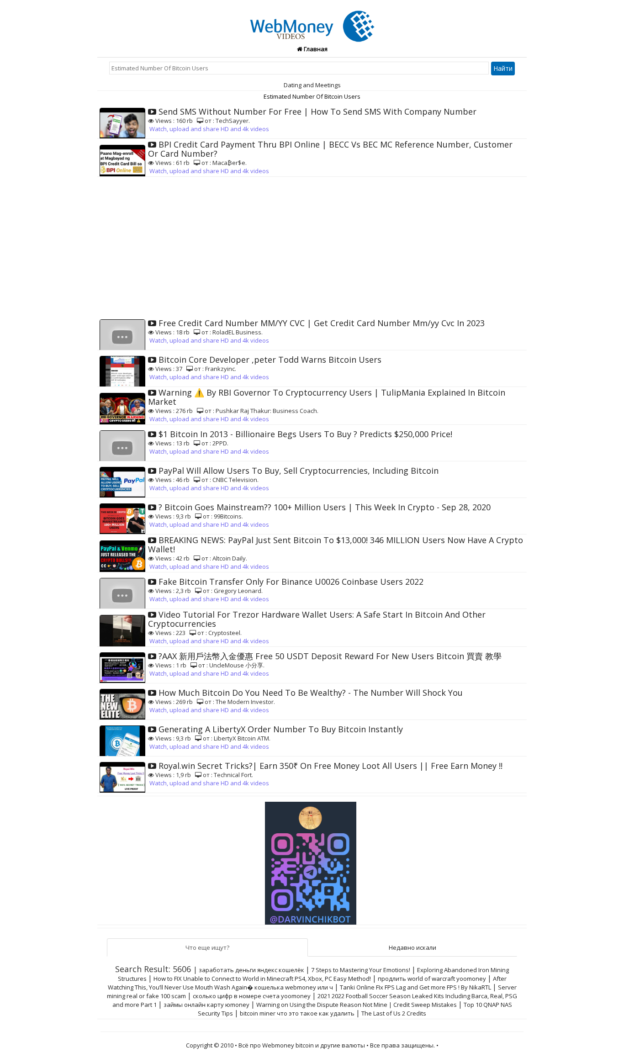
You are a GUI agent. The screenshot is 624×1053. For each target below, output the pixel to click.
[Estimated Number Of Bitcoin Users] (312, 21)
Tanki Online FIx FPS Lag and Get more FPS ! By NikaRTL (415, 987)
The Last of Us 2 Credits (393, 1013)
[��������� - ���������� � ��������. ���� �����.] (312, 860)
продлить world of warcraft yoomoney (432, 978)
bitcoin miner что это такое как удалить (297, 1013)
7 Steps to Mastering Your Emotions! (360, 970)
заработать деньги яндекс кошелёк (251, 970)
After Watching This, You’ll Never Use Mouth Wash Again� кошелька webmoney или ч (307, 982)
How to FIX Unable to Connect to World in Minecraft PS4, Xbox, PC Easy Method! (262, 978)
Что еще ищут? (207, 947)
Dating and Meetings (312, 85)
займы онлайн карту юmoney (206, 1004)
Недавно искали (412, 947)
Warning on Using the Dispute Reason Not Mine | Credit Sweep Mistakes (356, 1004)
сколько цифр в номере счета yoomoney (252, 996)
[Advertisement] (312, 245)
